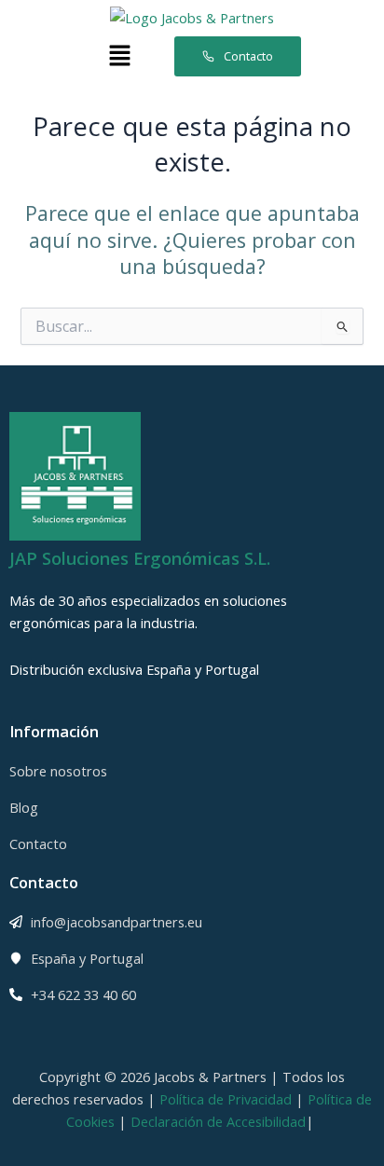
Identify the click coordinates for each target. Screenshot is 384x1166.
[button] (119, 55)
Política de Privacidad (225, 1099)
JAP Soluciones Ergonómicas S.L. (139, 558)
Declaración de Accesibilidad (218, 1121)
